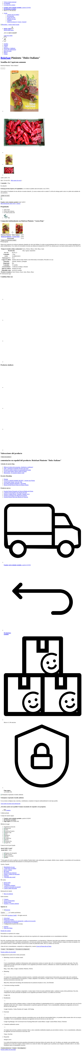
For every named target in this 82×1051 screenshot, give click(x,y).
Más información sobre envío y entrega (10, 203)
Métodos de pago (11, 19)
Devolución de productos (10, 872)
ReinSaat (6, 57)
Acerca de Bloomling (9, 900)
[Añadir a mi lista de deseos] (1, 197)
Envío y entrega (8, 870)
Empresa (6, 926)
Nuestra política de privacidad (8, 952)
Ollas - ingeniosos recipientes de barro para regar (16, 468)
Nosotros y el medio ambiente (11, 903)
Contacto (9, 20)
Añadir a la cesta (5, 195)
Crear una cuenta (8, 35)
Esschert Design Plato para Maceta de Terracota (16, 497)
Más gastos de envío (16, 180)
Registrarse (6, 884)
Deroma (6, 479)
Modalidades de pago (9, 867)
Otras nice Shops (8, 928)
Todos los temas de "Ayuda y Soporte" (17, 22)
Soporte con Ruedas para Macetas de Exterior (15, 495)
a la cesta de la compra (9, 5)
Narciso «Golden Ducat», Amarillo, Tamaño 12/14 (16, 494)
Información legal (6, 273)
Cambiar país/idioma (15, 912)
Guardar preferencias (6, 1048)
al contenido (7, 3)
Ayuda (5, 13)
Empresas (6, 875)
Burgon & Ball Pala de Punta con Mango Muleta (16, 485)
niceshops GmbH (12, 915)
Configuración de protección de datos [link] (13, 924)
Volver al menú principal (10, 2)
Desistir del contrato (6, 930)
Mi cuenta (6, 871)
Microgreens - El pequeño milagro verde (14, 473)
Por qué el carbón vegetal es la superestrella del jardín (17, 470)
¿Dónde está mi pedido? (13, 14)
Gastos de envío (11, 17)
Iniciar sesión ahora (9, 30)
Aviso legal (7, 918)
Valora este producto (6, 457)
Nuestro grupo (7, 902)
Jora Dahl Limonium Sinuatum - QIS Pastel (15, 483)
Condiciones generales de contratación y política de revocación (20, 921)
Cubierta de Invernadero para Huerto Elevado (15, 492)
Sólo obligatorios (10, 949)
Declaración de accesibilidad (11, 922)
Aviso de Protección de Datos (43, 946)
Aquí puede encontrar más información (10, 803)
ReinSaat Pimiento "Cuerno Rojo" (10, 236)
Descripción (5, 241)
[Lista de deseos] (5, 38)
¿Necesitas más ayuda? (9, 877)
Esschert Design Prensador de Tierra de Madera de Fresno (18, 491)
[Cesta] (42, 40)
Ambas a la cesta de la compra (8, 240)
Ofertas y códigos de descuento (12, 874)
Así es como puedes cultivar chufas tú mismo (15, 471)
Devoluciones (10, 16)
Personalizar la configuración (22, 949)
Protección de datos (9, 919)
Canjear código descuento (10, 888)
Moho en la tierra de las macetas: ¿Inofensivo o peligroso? (18, 467)
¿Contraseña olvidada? (9, 885)
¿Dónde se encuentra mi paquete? (12, 887)
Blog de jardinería (8, 893)
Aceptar (3, 949)
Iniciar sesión (7, 882)
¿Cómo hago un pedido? (10, 868)
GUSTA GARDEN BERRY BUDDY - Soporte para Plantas (19, 480)
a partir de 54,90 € (17, 7)
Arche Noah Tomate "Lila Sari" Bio (13, 482)
